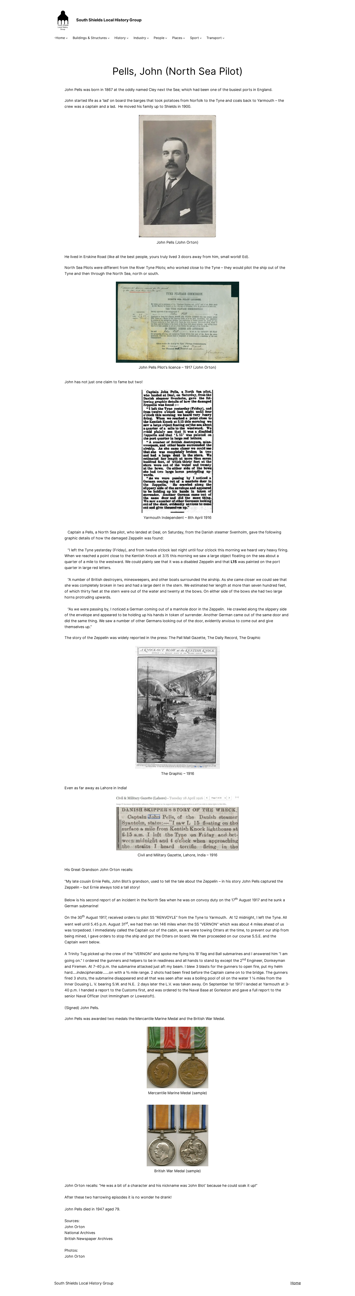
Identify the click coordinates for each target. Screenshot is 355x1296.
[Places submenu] (184, 38)
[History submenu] (128, 38)
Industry (140, 38)
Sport (194, 38)
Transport (214, 38)
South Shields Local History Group (109, 19)
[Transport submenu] (223, 38)
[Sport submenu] (201, 38)
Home (295, 1283)
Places (177, 38)
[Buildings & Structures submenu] (109, 38)
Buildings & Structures (90, 38)
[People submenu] (166, 38)
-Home (59, 38)
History (120, 38)
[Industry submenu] (148, 38)
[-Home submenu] (67, 38)
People (159, 38)
